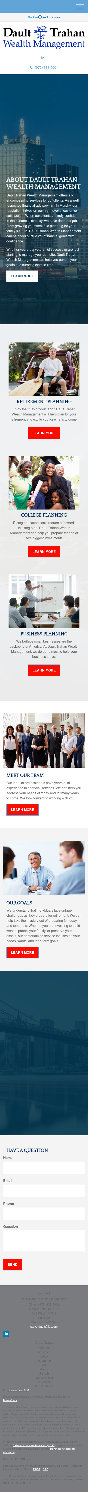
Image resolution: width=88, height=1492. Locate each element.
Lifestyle (44, 1373)
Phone (8, 1203)
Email (7, 1180)
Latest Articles (44, 1377)
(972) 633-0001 (46, 67)
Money (44, 1369)
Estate (44, 1356)
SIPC (45, 1469)
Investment (44, 1352)
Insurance (44, 1360)
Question (10, 1226)
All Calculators (44, 1386)
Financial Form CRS (18, 1390)
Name (8, 1157)
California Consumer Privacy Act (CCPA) (34, 1445)
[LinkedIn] (42, 57)
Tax (44, 1365)
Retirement (44, 1348)
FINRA (36, 1469)
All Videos (44, 1382)
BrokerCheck (10, 1400)
